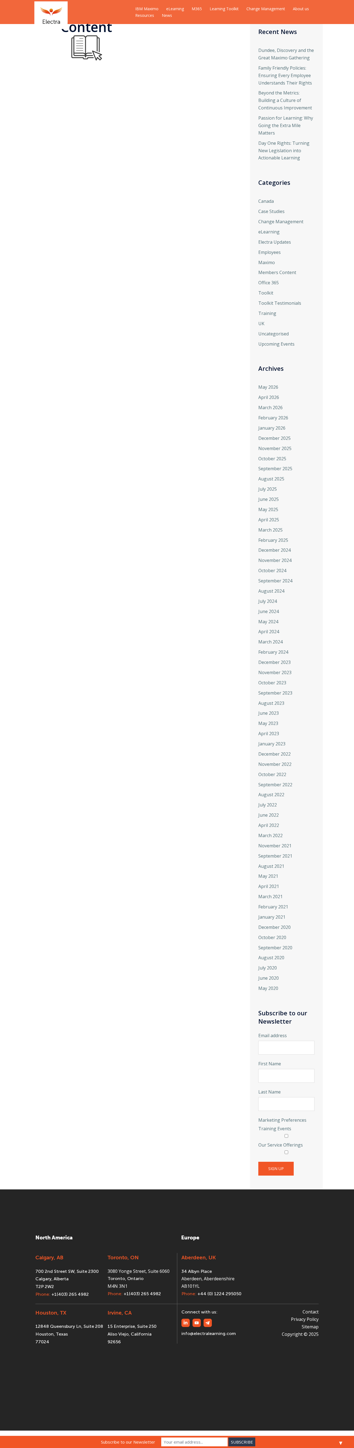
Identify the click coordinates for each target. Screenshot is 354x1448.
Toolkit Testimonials (279, 303)
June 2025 (268, 499)
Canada (266, 201)
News (167, 15)
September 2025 (275, 469)
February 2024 (273, 652)
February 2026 (273, 418)
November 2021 (274, 846)
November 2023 (274, 672)
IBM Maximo (146, 8)
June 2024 (268, 611)
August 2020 (271, 958)
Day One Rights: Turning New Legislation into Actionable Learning (283, 150)
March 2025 (270, 530)
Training (267, 313)
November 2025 (274, 448)
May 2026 (268, 387)
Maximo (266, 262)
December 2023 (274, 662)
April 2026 (268, 397)
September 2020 (275, 948)
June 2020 (268, 978)
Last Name (269, 1092)
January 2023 (271, 744)
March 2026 (270, 407)
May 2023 (268, 723)
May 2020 (268, 988)
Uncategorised (273, 334)
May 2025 (268, 509)
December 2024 (274, 550)
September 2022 (275, 785)
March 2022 (270, 835)
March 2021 (270, 896)
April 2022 (268, 825)
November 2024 (274, 560)
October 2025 (272, 459)
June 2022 (268, 815)
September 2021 (275, 856)
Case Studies (271, 211)
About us (301, 8)
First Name (269, 1064)
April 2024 (268, 632)
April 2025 (268, 520)
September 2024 (275, 581)
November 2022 (274, 764)
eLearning (175, 8)
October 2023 (272, 683)
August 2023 (271, 703)
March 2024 (270, 642)
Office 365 (268, 283)
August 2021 (271, 866)
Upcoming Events (276, 344)
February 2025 (273, 540)
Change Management (265, 8)
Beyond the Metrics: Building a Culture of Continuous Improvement (285, 100)
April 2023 (268, 733)
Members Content (277, 272)
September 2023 (275, 693)
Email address (272, 1035)
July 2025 (267, 489)
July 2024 (267, 601)
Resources (144, 15)
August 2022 (271, 795)
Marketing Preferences (282, 1120)
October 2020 (272, 937)
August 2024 (271, 591)
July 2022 (267, 805)
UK (261, 323)
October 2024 (272, 570)
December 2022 (274, 754)
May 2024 (268, 622)
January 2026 (271, 428)
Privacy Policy (305, 1319)
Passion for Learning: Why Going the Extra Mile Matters (285, 125)
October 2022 (272, 774)
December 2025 (274, 438)
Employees (269, 252)
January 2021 (271, 917)
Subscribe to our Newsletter (128, 1442)
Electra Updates (274, 242)
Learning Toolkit (224, 8)
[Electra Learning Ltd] (51, 12)
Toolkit (265, 293)
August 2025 (271, 479)
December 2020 (274, 927)
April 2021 (268, 886)
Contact (311, 1312)
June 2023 (268, 713)
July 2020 (267, 968)
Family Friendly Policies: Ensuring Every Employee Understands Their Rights (285, 75)
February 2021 (273, 907)
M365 (197, 8)
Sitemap (310, 1327)
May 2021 (268, 876)
